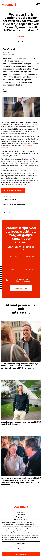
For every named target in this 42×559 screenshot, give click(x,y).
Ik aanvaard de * (22, 280)
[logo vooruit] (9, 4)
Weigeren (21, 549)
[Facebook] (18, 41)
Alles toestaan (21, 554)
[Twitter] (22, 41)
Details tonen (21, 543)
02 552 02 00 (21, 517)
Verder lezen (5, 90)
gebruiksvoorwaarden (22, 281)
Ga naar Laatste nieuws (12, 190)
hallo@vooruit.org (22, 519)
